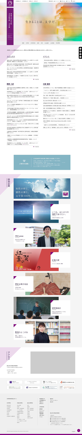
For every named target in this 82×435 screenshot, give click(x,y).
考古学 (8, 414)
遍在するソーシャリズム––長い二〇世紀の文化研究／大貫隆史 (56, 118)
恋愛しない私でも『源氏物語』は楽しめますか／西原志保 (55, 127)
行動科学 (28, 416)
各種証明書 (41, 413)
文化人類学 (19, 405)
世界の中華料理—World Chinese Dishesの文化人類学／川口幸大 (57, 121)
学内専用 (58, 43)
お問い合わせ (63, 1)
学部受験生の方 (18, 1)
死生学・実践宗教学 (20, 408)
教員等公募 (41, 412)
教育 (38, 43)
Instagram (80, 54)
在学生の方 (36, 1)
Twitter (80, 51)
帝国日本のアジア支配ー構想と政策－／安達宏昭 (53, 98)
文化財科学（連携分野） (11, 416)
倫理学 (28, 406)
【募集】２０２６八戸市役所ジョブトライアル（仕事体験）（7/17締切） (23, 135)
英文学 (18, 416)
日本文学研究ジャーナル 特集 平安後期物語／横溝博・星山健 (56, 87)
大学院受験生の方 (25, 1)
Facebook (80, 49)
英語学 (18, 417)
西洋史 (18, 422)
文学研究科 (33, 43)
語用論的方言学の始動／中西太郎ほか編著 (52, 103)
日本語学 (8, 408)
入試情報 (52, 43)
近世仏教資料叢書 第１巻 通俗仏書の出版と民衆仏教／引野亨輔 (57, 105)
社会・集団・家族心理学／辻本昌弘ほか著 (52, 95)
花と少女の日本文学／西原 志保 (50, 100)
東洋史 (18, 414)
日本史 (8, 413)
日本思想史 (9, 406)
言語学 (28, 413)
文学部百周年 (41, 406)
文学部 (27, 43)
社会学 (28, 414)
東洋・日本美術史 (30, 408)
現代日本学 (9, 405)
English (74, 1)
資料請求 (51, 1)
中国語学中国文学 (20, 411)
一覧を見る (37, 79)
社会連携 (47, 43)
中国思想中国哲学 (20, 413)
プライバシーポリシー (54, 400)
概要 (23, 43)
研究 (42, 43)
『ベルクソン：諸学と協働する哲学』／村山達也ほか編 (55, 90)
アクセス (68, 1)
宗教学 (18, 406)
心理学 (28, 411)
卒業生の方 (31, 1)
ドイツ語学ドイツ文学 (21, 419)
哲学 (28, 405)
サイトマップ (57, 1)
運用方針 (51, 398)
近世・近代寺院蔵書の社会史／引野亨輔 (52, 108)
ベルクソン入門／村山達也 (49, 92)
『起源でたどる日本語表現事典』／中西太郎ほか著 (54, 124)
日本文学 (8, 411)
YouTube (80, 57)
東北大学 (51, 401)
